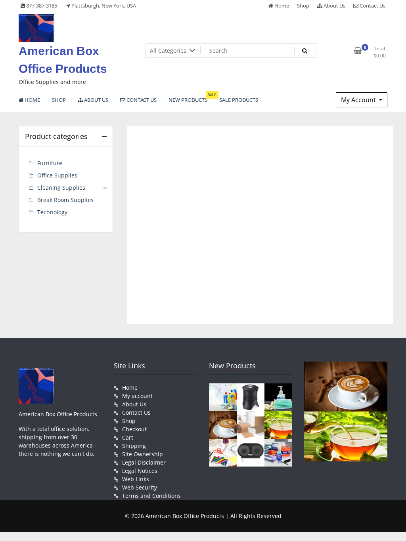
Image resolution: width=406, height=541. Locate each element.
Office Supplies (57, 175)
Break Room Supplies (65, 200)
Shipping (134, 446)
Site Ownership (142, 454)
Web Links (135, 479)
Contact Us (371, 5)
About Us (333, 5)
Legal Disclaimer (144, 462)
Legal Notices (139, 470)
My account (137, 396)
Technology (52, 212)
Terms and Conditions (151, 495)
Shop (303, 5)
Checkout (134, 429)
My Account (359, 99)
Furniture (49, 163)
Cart (127, 437)
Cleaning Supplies (61, 187)
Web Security (139, 487)
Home (281, 5)
